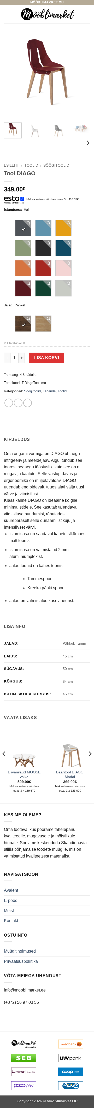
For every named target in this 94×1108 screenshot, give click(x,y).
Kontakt (11, 920)
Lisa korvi (46, 357)
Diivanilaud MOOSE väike (24, 774)
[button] (7, 14)
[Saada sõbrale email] (18, 403)
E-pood (10, 900)
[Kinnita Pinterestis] (27, 403)
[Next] (81, 76)
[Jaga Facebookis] (8, 403)
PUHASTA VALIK (14, 343)
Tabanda (49, 391)
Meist (9, 910)
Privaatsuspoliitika (21, 961)
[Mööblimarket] (47, 14)
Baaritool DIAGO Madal (70, 774)
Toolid (31, 165)
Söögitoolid (56, 165)
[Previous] (12, 76)
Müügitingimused (20, 951)
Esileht (11, 165)
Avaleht (11, 890)
